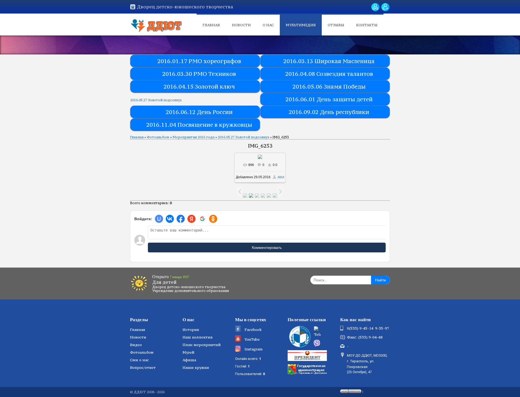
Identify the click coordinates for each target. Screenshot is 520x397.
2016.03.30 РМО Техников (199, 73)
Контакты (367, 25)
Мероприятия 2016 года (193, 137)
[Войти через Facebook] (181, 219)
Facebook (253, 329)
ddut (281, 177)
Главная (211, 25)
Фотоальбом (158, 137)
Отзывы (336, 25)
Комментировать (267, 247)
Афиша (189, 359)
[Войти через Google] (202, 219)
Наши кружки (196, 367)
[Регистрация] (385, 7)
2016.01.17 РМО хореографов (199, 61)
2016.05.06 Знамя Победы (329, 86)
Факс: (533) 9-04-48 (365, 337)
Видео (136, 344)
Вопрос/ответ (143, 367)
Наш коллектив (198, 337)
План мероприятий (202, 344)
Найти (380, 280)
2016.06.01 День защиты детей (329, 99)
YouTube (252, 339)
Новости (241, 25)
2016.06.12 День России (199, 112)
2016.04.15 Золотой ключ (199, 86)
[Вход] (375, 7)
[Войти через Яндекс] (191, 219)
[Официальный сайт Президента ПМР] (308, 355)
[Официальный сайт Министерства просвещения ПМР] (299, 336)
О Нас (268, 25)
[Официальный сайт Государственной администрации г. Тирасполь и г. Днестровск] (308, 368)
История (191, 329)
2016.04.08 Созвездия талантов (329, 73)
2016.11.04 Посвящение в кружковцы (199, 124)
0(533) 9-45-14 (360, 328)
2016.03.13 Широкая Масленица (329, 61)
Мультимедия (301, 25)
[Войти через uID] (159, 219)
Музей (188, 352)
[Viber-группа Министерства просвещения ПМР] (325, 343)
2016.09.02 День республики (329, 112)
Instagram (253, 349)
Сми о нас (139, 359)
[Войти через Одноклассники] (213, 219)
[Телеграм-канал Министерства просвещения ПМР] (325, 332)
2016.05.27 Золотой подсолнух (156, 100)
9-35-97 (382, 328)
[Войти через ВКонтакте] (170, 219)
